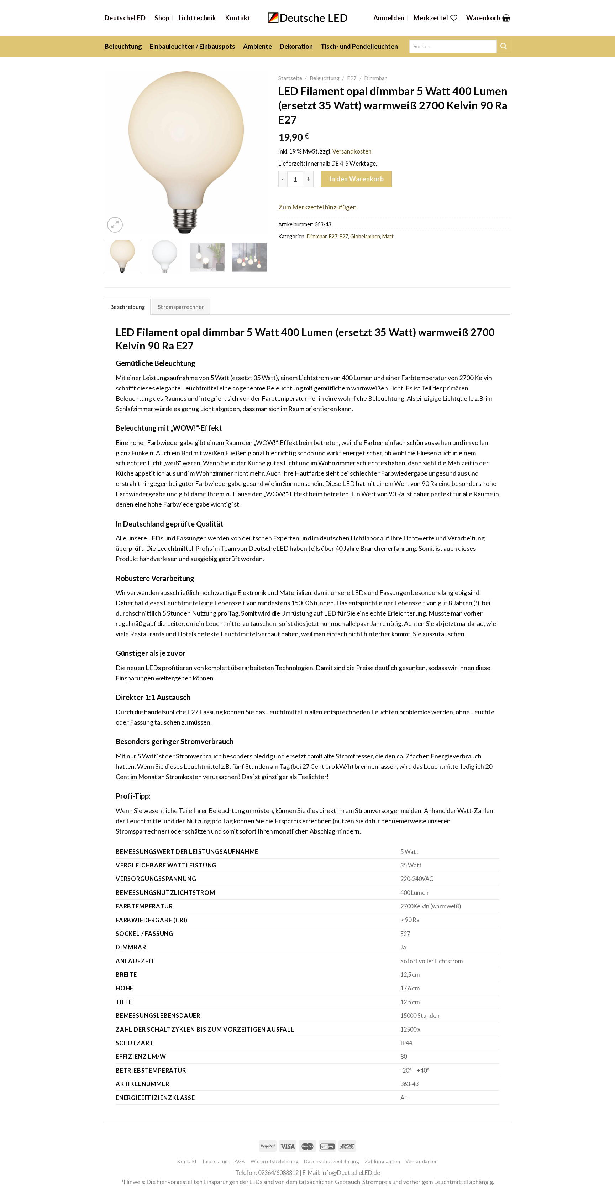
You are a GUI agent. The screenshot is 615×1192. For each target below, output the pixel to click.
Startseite (290, 78)
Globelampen (365, 236)
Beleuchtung (123, 46)
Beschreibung (127, 307)
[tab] (128, 307)
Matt (388, 236)
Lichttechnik (197, 18)
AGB (240, 1161)
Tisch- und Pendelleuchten (359, 46)
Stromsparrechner (181, 307)
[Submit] (503, 46)
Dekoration (296, 46)
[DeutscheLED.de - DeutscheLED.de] (307, 18)
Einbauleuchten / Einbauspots (192, 46)
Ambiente (257, 46)
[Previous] (116, 152)
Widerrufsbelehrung (275, 1161)
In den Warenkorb (356, 179)
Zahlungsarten (382, 1161)
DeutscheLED (125, 18)
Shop (161, 18)
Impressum (216, 1161)
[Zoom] (115, 225)
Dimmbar (375, 78)
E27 (352, 78)
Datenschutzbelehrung (331, 1161)
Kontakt (238, 18)
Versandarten (421, 1161)
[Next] (255, 152)
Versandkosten (352, 151)
